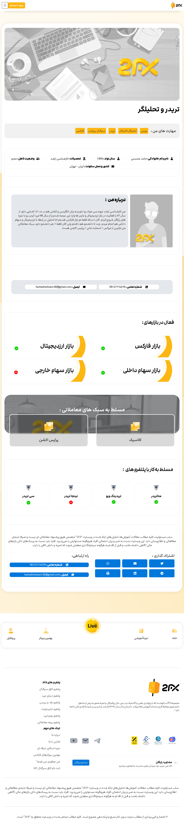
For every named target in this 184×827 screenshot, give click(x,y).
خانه (174, 638)
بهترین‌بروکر (45, 638)
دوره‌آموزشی (141, 638)
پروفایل (11, 638)
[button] (152, 158)
